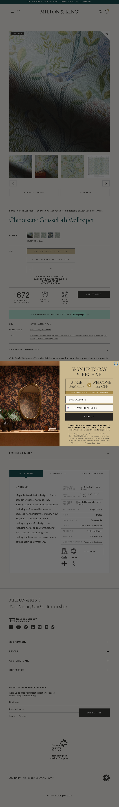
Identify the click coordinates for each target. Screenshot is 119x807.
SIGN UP (89, 416)
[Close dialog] (116, 364)
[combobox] (71, 408)
